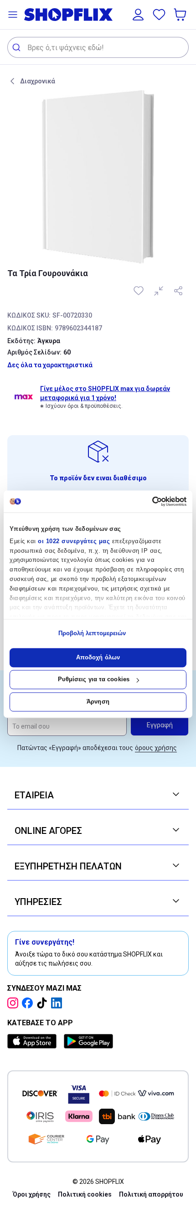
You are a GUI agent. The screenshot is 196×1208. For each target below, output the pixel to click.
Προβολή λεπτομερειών (92, 633)
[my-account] (138, 14)
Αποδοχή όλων (98, 657)
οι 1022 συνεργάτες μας (74, 541)
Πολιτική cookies (85, 1194)
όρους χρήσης (156, 747)
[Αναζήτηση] (17, 47)
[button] (12, 14)
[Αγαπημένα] (159, 14)
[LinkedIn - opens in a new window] (58, 1002)
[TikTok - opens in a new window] (43, 1002)
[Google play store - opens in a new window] (88, 1041)
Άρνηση (98, 701)
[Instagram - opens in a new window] (14, 1002)
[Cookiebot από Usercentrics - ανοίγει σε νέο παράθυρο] (146, 501)
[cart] (181, 14)
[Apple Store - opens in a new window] (33, 1041)
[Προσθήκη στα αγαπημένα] (139, 290)
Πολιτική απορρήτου (151, 1194)
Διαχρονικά (37, 81)
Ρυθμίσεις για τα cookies (93, 679)
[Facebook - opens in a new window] (29, 1002)
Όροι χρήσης (32, 1194)
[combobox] (98, 47)
